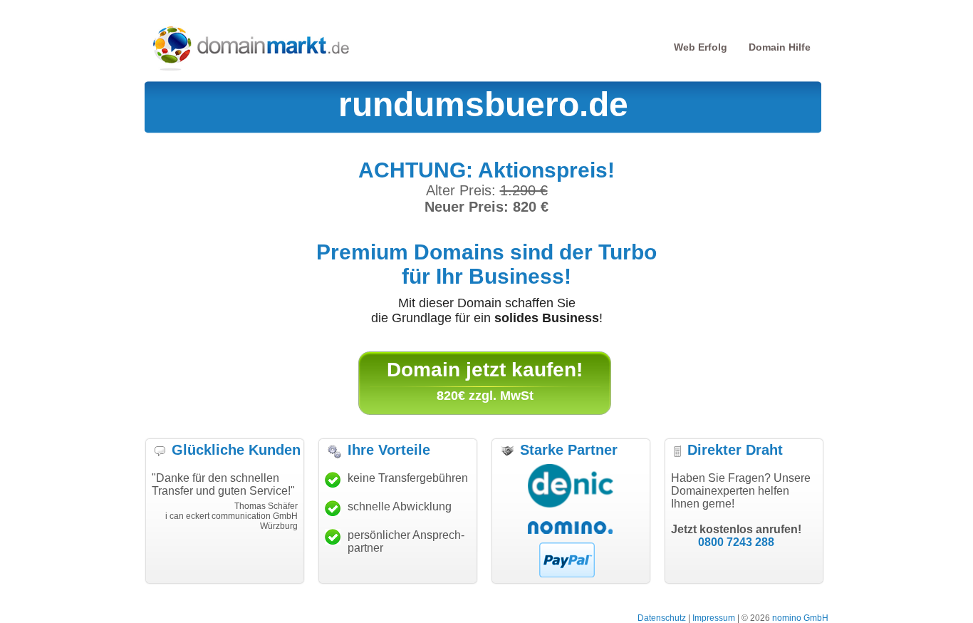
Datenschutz (662, 618)
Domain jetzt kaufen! (485, 370)
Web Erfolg (700, 47)
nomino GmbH (800, 618)
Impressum (713, 618)
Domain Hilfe (780, 47)
